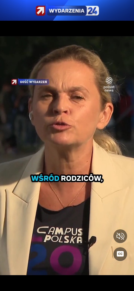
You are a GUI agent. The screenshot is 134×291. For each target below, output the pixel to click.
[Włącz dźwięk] (120, 236)
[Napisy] (120, 254)
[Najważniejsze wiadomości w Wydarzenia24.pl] (67, 10)
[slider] (67, 281)
